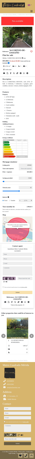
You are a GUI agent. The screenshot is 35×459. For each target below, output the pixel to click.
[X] (14, 73)
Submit (17, 292)
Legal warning (12, 453)
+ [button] (4, 219)
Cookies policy (29, 451)
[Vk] (21, 73)
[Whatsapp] (24, 73)
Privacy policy (21, 451)
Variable (13, 200)
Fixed (5, 200)
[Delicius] (18, 73)
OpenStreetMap (23, 241)
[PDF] (8, 73)
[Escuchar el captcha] (6, 281)
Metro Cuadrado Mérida (12, 451)
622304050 (17, 251)
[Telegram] (27, 73)
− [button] (4, 221)
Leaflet (17, 241)
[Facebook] (11, 73)
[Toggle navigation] (31, 11)
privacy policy (24, 287)
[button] (3, 336)
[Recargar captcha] (4, 281)
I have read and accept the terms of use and (15, 287)
